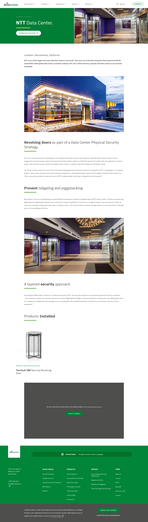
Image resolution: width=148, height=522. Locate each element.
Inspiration (19, 16)
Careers (118, 478)
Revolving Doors (72, 474)
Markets (45, 491)
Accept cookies (74, 414)
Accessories (71, 499)
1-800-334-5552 (13, 481)
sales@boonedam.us (14, 484)
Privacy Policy (56, 516)
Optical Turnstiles (72, 482)
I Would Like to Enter (108, 510)
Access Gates (71, 495)
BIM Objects (46, 487)
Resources (119, 491)
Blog (117, 487)
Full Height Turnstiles (73, 487)
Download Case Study (27, 33)
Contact (118, 495)
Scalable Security (47, 478)
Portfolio (28, 16)
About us (118, 474)
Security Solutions (48, 474)
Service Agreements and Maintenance (99, 475)
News (117, 482)
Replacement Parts (97, 480)
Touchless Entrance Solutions (51, 482)
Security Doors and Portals (75, 478)
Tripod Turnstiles (72, 491)
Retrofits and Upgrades (98, 484)
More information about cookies (92, 407)
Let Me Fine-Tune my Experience (108, 515)
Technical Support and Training (101, 488)
